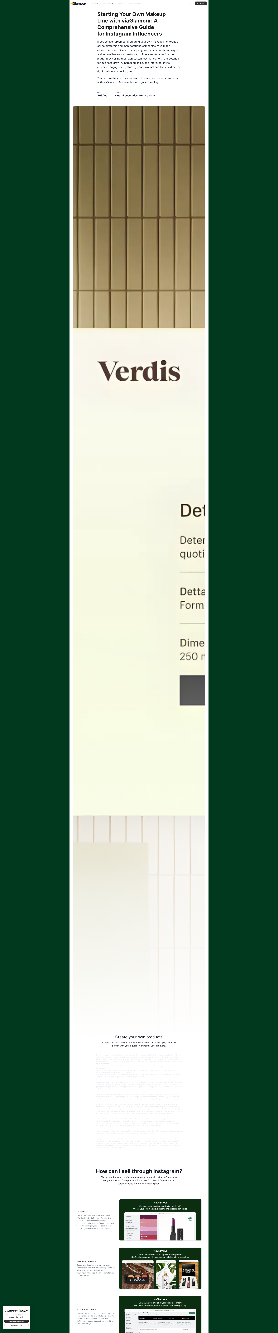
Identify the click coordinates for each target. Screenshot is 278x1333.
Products (107, 3)
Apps (94, 3)
